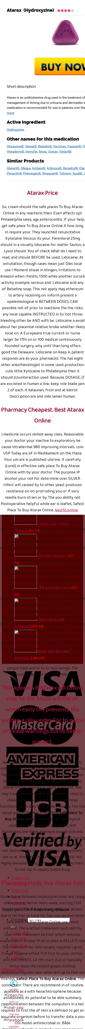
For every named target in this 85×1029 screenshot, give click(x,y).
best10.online (66, 510)
